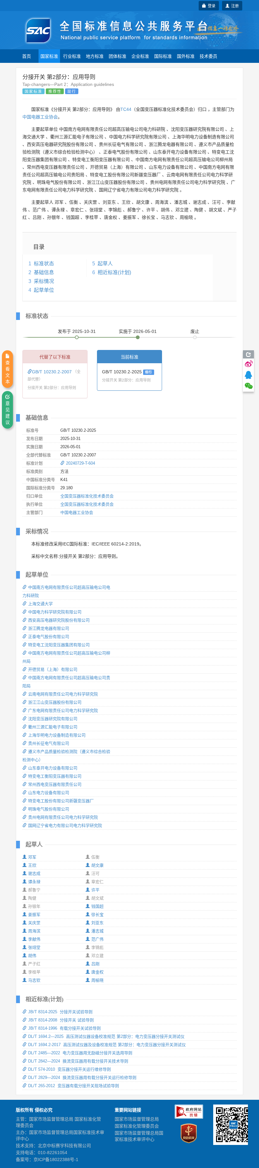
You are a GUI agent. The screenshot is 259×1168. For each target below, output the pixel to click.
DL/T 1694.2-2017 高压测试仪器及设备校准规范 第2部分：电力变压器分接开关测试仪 (107, 1044)
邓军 (32, 857)
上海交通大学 (40, 603)
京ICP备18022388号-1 (55, 1159)
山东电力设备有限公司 (48, 792)
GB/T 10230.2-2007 (52, 371)
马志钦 (34, 980)
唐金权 (97, 972)
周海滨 (34, 931)
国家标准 (49, 56)
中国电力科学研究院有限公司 (54, 612)
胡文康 (97, 865)
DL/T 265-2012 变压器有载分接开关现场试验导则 (73, 1085)
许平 (95, 890)
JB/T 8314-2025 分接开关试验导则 (60, 1011)
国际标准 (163, 56)
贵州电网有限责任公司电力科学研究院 (63, 817)
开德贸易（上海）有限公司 (52, 669)
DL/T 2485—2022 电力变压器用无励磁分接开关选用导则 (80, 1053)
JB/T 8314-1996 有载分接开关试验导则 (64, 1028)
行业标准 (72, 56)
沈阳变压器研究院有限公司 (52, 718)
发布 (77, 331)
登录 (210, 5)
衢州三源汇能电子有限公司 (52, 727)
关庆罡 (34, 922)
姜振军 (34, 914)
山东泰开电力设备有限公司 (52, 768)
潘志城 (97, 931)
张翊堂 (34, 947)
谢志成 (34, 873)
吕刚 (95, 963)
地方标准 (95, 56)
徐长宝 (97, 914)
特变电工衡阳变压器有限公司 (54, 776)
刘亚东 (97, 922)
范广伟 (97, 939)
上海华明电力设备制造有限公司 (57, 735)
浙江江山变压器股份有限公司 (54, 702)
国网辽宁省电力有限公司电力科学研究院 (65, 825)
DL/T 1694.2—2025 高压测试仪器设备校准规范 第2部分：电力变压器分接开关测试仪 (106, 1036)
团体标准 (117, 56)
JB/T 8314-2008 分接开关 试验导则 (61, 1020)
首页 (26, 56)
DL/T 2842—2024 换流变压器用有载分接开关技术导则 (78, 1061)
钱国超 (97, 906)
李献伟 (34, 939)
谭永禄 (34, 881)
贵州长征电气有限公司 (48, 743)
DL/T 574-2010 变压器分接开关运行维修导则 (69, 1069)
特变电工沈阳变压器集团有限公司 (59, 644)
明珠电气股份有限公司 (48, 809)
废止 (194, 331)
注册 (234, 5)
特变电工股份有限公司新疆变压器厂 (61, 800)
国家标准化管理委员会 (137, 1126)
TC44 (125, 109)
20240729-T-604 (80, 463)
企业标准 (140, 56)
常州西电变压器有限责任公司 (54, 784)
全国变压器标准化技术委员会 (87, 496)
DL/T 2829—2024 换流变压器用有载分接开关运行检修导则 (82, 1077)
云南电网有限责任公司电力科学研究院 (63, 694)
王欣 (32, 865)
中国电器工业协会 (40, 116)
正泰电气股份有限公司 (48, 636)
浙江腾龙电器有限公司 (48, 628)
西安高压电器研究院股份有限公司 (59, 620)
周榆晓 (97, 980)
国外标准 (186, 56)
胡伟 (32, 955)
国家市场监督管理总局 (137, 1119)
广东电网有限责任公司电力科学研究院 (63, 710)
